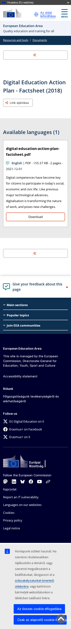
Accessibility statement (20, 376)
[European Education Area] (12, 12)
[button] (36, 14)
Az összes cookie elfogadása (39, 609)
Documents (40, 40)
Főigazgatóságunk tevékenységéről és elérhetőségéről (31, 399)
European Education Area (22, 348)
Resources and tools (15, 40)
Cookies (8, 513)
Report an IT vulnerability (21, 497)
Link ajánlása (19, 103)
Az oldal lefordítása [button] (48, 14)
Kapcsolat (10, 489)
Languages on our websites (22, 505)
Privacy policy (12, 520)
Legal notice (11, 528)
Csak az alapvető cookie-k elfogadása (42, 620)
